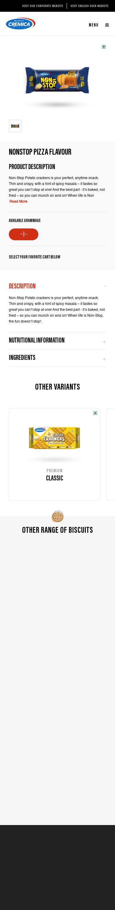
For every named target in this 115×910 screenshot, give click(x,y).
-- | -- (23, 234)
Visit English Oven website (89, 6)
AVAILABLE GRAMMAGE (25, 220)
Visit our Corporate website (42, 6)
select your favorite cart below (34, 257)
